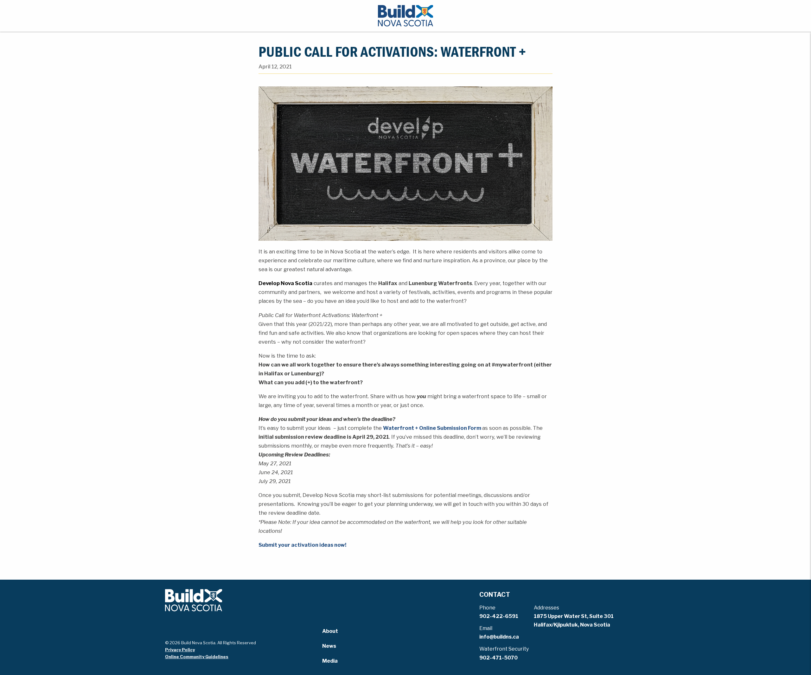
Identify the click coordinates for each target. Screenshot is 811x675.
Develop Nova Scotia (285, 283)
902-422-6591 (498, 616)
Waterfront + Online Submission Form (432, 428)
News (329, 646)
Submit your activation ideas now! (302, 545)
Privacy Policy (180, 649)
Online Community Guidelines (196, 656)
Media (330, 661)
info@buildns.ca (499, 637)
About (330, 631)
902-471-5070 (498, 658)
